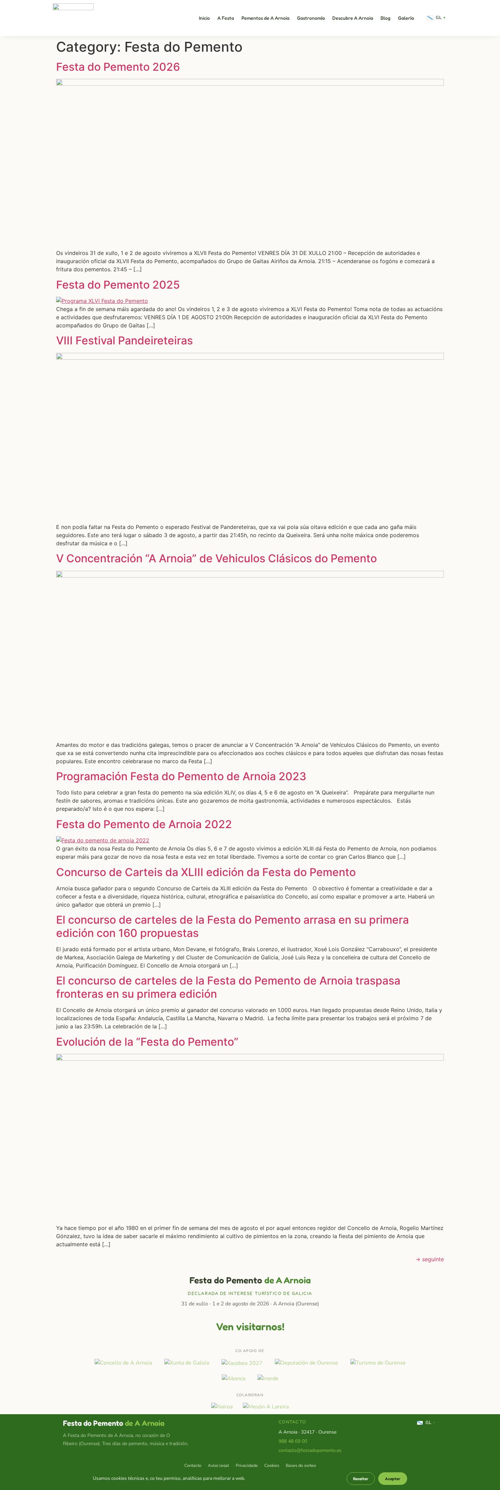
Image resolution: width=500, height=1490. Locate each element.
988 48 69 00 (293, 1441)
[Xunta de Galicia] (186, 1363)
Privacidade (247, 1465)
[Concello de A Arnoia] (123, 1363)
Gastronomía (311, 18)
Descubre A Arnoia (352, 18)
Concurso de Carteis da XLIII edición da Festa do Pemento (206, 872)
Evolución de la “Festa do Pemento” (147, 1041)
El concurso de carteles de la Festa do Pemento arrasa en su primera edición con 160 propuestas (232, 926)
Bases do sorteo (301, 1465)
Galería (406, 18)
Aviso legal (218, 1465)
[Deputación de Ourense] (306, 1363)
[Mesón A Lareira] (266, 1407)
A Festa (225, 18)
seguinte (429, 1259)
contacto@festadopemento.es (310, 1450)
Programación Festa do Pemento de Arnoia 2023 (181, 776)
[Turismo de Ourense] (378, 1363)
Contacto (192, 1465)
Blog (385, 18)
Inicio (204, 18)
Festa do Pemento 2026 (118, 66)
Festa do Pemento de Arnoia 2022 (144, 824)
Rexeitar (360, 1478)
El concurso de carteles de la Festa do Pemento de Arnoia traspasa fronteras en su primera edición (228, 987)
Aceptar (392, 1478)
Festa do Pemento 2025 (118, 284)
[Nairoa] (222, 1407)
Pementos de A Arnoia (265, 18)
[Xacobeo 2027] (242, 1363)
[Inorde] (268, 1378)
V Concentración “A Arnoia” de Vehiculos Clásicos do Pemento (216, 558)
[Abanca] (233, 1378)
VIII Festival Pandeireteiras (124, 340)
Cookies (271, 1465)
